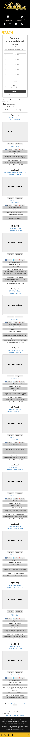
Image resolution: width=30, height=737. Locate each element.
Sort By (15, 85)
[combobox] (15, 49)
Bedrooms (15, 57)
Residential (15, 81)
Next (15, 705)
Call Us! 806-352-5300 (21, 25)
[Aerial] (15, 600)
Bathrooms (15, 62)
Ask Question (19, 143)
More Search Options (15, 94)
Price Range (15, 52)
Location (15, 46)
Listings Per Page (7, 107)
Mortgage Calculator (8, 20)
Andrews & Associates (18, 729)
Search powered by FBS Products (15, 715)
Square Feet (15, 67)
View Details (10, 143)
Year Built (15, 72)
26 (24, 703)
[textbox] (15, 49)
